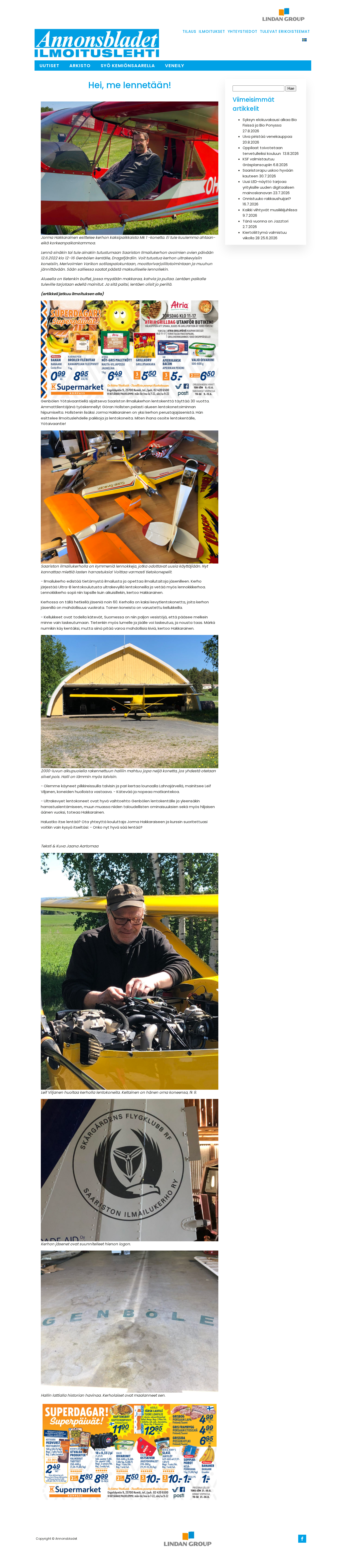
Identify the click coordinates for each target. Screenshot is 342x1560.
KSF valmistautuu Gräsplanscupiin (258, 161)
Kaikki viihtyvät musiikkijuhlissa (270, 209)
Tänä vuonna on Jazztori (265, 221)
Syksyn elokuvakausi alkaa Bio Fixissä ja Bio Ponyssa (270, 122)
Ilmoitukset (212, 31)
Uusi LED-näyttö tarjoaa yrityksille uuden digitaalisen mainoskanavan (268, 187)
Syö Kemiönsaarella (128, 65)
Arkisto (80, 65)
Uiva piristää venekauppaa (267, 136)
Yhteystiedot (242, 31)
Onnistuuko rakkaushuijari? (267, 198)
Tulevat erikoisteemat (285, 31)
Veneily (174, 65)
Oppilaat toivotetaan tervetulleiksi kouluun (263, 150)
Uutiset (49, 65)
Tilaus (189, 31)
